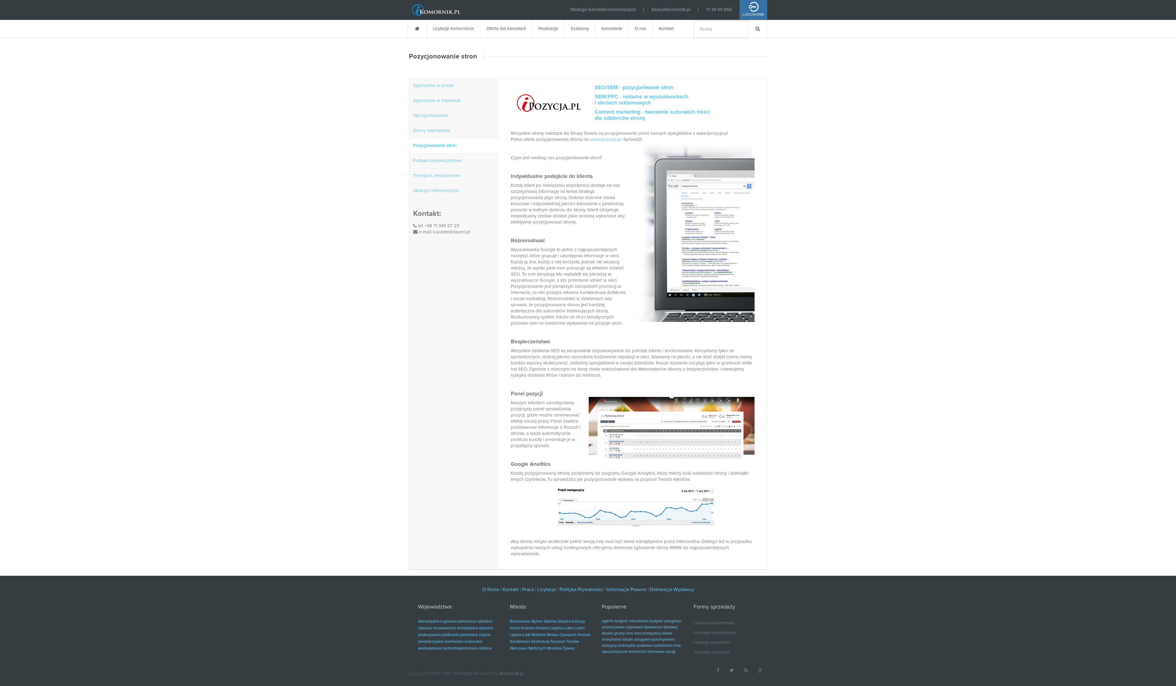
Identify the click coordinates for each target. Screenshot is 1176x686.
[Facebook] (718, 670)
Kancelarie (611, 28)
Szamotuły (540, 642)
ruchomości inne (667, 646)
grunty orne (623, 633)
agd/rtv (608, 621)
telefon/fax (637, 652)
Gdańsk (550, 622)
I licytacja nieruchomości (714, 623)
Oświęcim (568, 635)
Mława (553, 635)
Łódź (526, 635)
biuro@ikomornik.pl (671, 9)
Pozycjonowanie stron (443, 56)
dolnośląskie (428, 622)
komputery (652, 633)
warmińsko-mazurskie (463, 642)
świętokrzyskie (430, 642)
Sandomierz (520, 642)
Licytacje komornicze (453, 28)
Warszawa (518, 648)
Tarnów (573, 642)
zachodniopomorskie (460, 648)
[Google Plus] (760, 670)
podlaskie (450, 635)
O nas (640, 28)
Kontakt (666, 28)
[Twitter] (731, 670)
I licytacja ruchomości (712, 643)
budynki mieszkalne (632, 621)
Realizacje (548, 28)
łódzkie (485, 648)
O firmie (490, 589)
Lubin (569, 628)
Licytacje (546, 589)
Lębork (516, 635)
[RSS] (746, 670)
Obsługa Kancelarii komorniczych (603, 9)
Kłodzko (542, 628)
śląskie (485, 635)
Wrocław (554, 648)
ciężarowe (634, 627)
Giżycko (564, 622)
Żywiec (569, 648)
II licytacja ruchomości (712, 652)
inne (638, 633)
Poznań (584, 635)
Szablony (580, 28)
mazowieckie (444, 628)
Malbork (539, 635)
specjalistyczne (615, 652)
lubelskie (484, 622)
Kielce (515, 628)
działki (607, 633)
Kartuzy (578, 622)
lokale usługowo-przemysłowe (648, 640)
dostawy (670, 627)
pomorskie (469, 635)
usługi (670, 652)
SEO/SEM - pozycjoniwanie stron (634, 87)
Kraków (527, 628)
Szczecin (558, 642)
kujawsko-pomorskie (458, 622)
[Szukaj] (757, 29)
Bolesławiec (520, 622)
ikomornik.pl (511, 673)
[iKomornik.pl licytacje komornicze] (436, 9)
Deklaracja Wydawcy (672, 589)
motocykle (626, 646)
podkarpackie (429, 635)
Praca (528, 589)
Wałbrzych (537, 648)
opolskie (486, 628)
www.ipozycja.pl (605, 139)
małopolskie (467, 628)
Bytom (537, 622)
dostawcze (653, 627)
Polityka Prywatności (581, 589)
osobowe (644, 646)
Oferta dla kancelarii (506, 28)
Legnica (557, 628)
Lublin (580, 628)
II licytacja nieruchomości (715, 633)
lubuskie (425, 628)
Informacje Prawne (626, 589)
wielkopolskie (430, 648)
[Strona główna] (417, 29)
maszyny (609, 646)
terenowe (656, 652)
